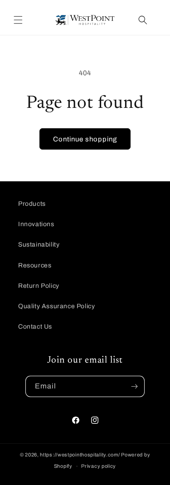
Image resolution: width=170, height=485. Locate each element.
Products (32, 203)
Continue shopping (85, 139)
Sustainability (38, 244)
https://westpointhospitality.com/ (80, 454)
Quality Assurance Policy (56, 306)
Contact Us (35, 326)
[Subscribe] (134, 386)
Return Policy (38, 285)
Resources (34, 265)
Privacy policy (98, 466)
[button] (18, 20)
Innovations (36, 224)
